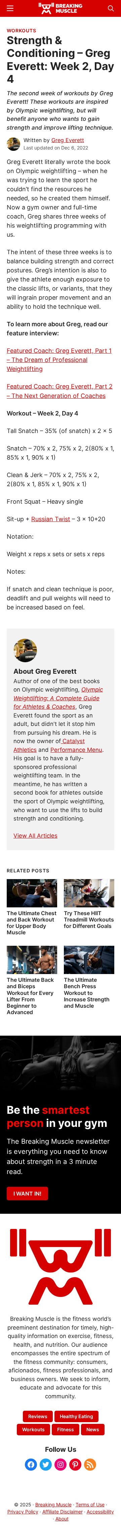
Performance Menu (76, 749)
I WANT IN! (27, 1193)
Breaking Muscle (53, 1504)
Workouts (21, 30)
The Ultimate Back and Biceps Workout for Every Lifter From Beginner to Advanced (30, 995)
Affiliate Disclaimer (62, 1511)
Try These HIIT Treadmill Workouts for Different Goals (89, 919)
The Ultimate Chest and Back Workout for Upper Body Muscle (31, 923)
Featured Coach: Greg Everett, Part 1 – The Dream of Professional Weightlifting (59, 359)
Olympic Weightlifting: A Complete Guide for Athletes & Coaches (58, 698)
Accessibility (100, 1511)
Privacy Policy (22, 1511)
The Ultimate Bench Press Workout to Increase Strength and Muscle (87, 992)
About (62, 1518)
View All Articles (35, 835)
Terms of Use (90, 1504)
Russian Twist (50, 519)
